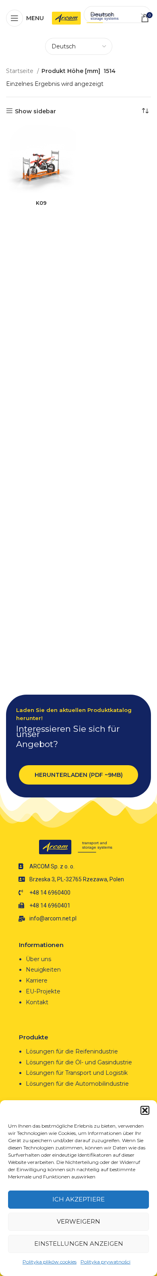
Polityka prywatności (105, 1262)
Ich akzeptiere (78, 1199)
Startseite (20, 71)
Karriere (37, 980)
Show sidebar (35, 111)
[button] (145, 1110)
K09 (41, 203)
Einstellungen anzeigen (78, 1243)
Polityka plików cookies (49, 1262)
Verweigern (78, 1221)
